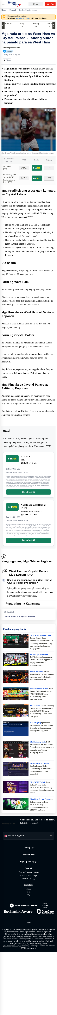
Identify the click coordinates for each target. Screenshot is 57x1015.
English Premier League (28, 930)
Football (29, 926)
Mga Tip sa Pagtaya (28, 919)
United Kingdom (17, 893)
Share (8, 64)
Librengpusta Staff (12, 52)
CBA (28, 950)
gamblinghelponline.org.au (13, 1006)
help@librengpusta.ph (31, 881)
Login (28, 980)
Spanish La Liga (28, 937)
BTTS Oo (7, 178)
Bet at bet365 (28, 536)
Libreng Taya (28, 906)
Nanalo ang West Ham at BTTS (9, 191)
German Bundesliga (28, 933)
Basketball (28, 943)
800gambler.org (38, 1003)
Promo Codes (28, 912)
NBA (28, 947)
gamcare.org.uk (21, 1003)
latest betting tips (24, 18)
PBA (29, 953)
